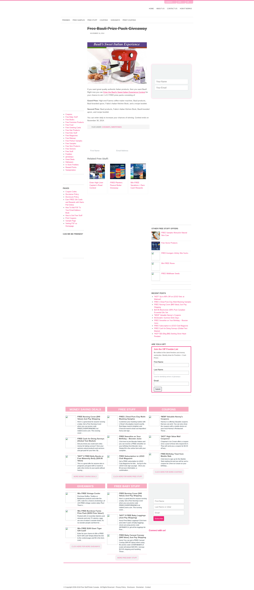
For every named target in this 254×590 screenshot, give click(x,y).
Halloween (69, 162)
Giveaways (115, 20)
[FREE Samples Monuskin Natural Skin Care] (155, 235)
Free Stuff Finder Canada (96, 8)
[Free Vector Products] (155, 246)
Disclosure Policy (72, 197)
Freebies (66, 20)
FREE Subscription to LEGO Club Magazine (171, 326)
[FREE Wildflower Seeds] (155, 276)
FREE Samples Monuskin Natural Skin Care (174, 234)
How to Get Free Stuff (73, 215)
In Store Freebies (72, 165)
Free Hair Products (72, 130)
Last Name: (159, 370)
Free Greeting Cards (73, 128)
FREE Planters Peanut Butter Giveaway (116, 185)
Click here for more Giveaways (86, 546)
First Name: (159, 362)
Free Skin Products (72, 146)
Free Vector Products (169, 243)
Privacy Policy (121, 587)
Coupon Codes (71, 192)
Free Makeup (70, 138)
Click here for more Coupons (168, 472)
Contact (148, 587)
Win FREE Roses (168, 263)
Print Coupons (129, 20)
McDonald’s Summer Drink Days (166, 318)
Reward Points (71, 167)
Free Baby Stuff (71, 117)
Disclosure (131, 587)
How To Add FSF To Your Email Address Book (73, 210)
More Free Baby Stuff (127, 558)
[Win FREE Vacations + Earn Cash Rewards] (138, 178)
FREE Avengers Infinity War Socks (174, 253)
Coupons (104, 20)
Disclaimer (140, 587)
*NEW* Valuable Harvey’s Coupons (167, 315)
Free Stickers (70, 149)
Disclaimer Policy (72, 194)
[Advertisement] (171, 45)
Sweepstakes (116, 127)
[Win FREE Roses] (155, 266)
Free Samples (79, 20)
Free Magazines (71, 136)
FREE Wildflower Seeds (170, 274)
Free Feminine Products (74, 122)
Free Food (69, 125)
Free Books (69, 120)
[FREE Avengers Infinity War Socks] (155, 256)
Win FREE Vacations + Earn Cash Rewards (138, 185)
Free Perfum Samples (73, 141)
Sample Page (70, 221)
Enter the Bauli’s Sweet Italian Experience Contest (124, 92)
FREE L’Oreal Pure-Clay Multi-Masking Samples (172, 302)
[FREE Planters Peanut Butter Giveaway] (117, 178)
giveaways (106, 127)
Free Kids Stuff (71, 133)
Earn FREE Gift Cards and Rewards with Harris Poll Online (74, 202)
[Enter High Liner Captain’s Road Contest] (97, 178)
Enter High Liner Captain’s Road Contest (96, 185)
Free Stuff (92, 20)
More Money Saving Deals (85, 476)
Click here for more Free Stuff (127, 476)
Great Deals (70, 159)
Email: (156, 381)
